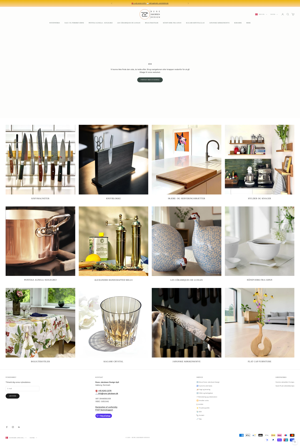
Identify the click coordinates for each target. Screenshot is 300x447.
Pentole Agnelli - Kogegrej (101, 23)
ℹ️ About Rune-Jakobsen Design (208, 382)
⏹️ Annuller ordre (203, 400)
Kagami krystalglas (195, 23)
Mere (248, 23)
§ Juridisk (200, 404)
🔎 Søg (199, 419)
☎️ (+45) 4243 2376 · (138, 3)
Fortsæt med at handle (150, 80)
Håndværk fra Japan (172, 23)
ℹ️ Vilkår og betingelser (205, 393)
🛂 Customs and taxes (204, 386)
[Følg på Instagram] (13, 427)
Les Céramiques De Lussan (128, 23)
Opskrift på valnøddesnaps (285, 386)
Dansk (272, 14)
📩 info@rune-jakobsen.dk (158, 3)
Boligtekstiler (151, 23)
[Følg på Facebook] (7, 427)
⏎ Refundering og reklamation (207, 397)
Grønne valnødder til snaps (285, 382)
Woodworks (54, 23)
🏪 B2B (199, 412)
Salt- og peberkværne (74, 23)
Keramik (238, 23)
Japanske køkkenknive (219, 23)
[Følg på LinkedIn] (19, 427)
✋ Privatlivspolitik (203, 408)
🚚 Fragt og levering (203, 389)
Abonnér (12, 396)
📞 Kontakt (200, 415)
